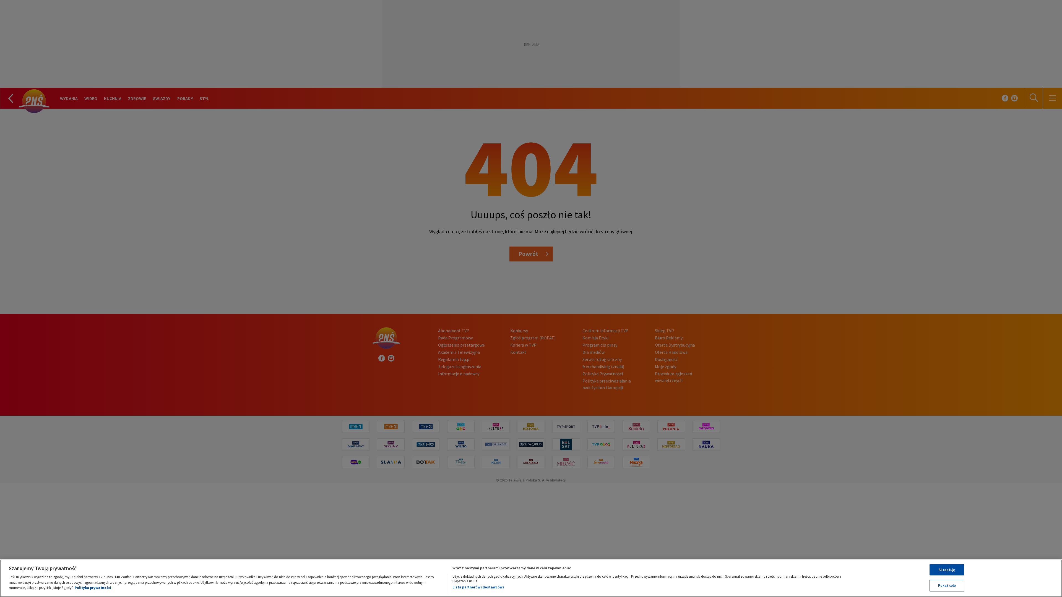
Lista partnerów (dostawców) (478, 587)
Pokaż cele (947, 585)
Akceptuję (947, 569)
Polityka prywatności (93, 587)
